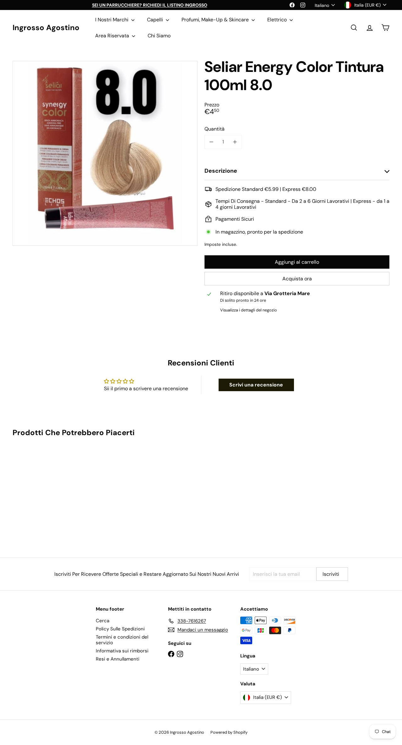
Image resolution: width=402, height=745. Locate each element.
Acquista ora (297, 278)
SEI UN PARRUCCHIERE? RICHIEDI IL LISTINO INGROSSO (149, 5)
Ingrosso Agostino (46, 27)
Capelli (155, 19)
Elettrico (277, 19)
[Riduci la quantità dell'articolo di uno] (211, 141)
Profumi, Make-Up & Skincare (216, 19)
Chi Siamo (159, 35)
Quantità (214, 129)
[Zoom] (105, 153)
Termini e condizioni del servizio (122, 640)
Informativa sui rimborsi (122, 651)
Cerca (102, 621)
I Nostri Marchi (112, 19)
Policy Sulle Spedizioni (120, 629)
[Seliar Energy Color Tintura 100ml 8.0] (41, 493)
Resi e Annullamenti (117, 659)
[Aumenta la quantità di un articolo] (235, 141)
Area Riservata (112, 35)
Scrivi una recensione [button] (256, 384)
